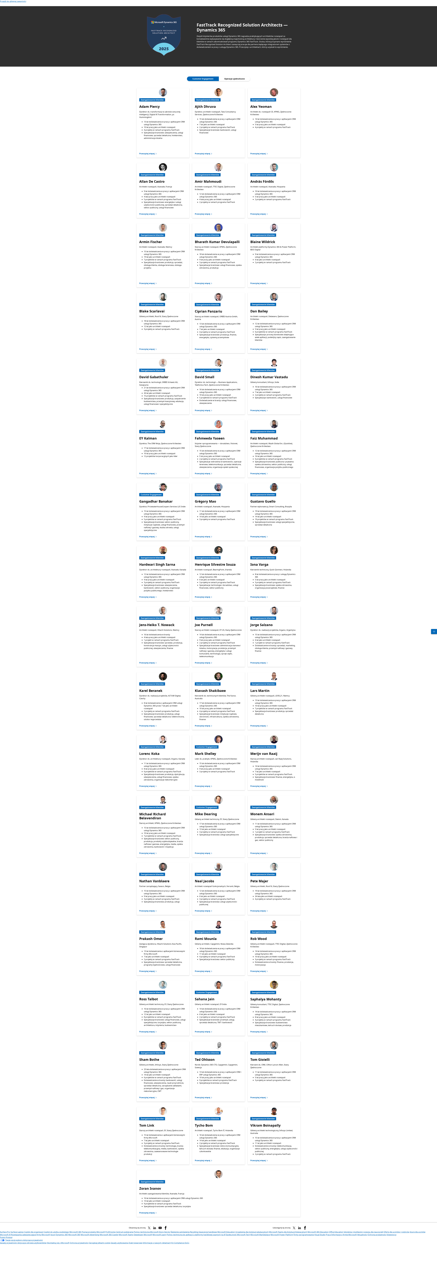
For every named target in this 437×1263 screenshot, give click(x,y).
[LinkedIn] (154, 1228)
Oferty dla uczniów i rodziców (396, 1232)
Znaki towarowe (135, 1243)
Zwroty (167, 1232)
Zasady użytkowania (119, 1243)
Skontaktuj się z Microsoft (58, 1243)
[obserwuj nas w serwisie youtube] (160, 1228)
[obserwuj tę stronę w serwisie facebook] (165, 1228)
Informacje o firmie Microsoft (344, 1234)
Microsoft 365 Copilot (109, 1234)
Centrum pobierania (124, 1232)
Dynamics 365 (62, 1234)
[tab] (203, 79)
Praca (328, 1234)
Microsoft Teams (126, 1234)
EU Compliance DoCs (180, 1243)
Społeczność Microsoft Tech (238, 1234)
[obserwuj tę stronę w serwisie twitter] (149, 1228)
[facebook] (305, 1228)
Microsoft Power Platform (282, 1234)
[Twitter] (294, 1228)
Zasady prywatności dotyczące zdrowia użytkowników (23, 1243)
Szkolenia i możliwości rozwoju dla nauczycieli (363, 1232)
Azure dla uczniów (417, 1232)
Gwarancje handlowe (208, 1232)
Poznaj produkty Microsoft (93, 1232)
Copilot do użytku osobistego (56, 1232)
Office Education (336, 1232)
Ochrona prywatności (377, 1234)
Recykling (194, 1232)
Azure (52, 1234)
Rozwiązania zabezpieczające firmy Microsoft (30, 1234)
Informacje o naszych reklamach (157, 1243)
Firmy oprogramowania (303, 1234)
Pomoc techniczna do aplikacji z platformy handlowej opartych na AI (196, 1234)
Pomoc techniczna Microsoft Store (149, 1232)
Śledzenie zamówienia (180, 1232)
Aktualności (362, 1234)
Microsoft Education (226, 1232)
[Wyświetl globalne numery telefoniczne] (434, 631)
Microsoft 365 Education (318, 1232)
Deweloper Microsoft (143, 1234)
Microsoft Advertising (90, 1234)
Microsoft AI (5, 1234)
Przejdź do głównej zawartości (13, 1)
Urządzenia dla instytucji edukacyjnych (252, 1232)
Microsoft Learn (159, 1234)
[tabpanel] (218, 652)
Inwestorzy (391, 1234)
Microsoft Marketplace (260, 1234)
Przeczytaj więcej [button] (147, 153)
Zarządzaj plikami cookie (99, 1243)
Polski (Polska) (6, 1237)
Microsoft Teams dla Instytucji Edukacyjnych (288, 1232)
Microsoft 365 (75, 1232)
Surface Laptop (17, 1232)
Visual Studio (319, 1234)
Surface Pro (5, 1232)
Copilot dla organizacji (33, 1232)
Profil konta (110, 1232)
